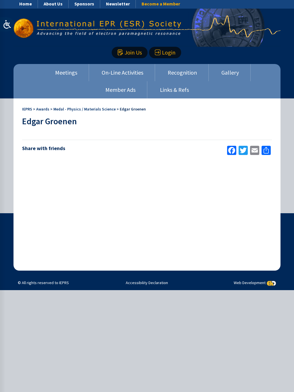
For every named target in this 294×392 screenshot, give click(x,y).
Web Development (250, 283)
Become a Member (161, 4)
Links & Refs (174, 89)
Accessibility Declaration (147, 282)
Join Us (133, 52)
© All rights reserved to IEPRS (43, 282)
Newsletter (118, 4)
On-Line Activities (122, 72)
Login (168, 52)
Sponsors (84, 4)
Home (25, 4)
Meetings (66, 72)
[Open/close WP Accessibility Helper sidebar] (7, 24)
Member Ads (120, 89)
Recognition (182, 72)
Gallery (230, 72)
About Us (53, 4)
